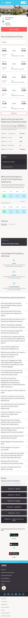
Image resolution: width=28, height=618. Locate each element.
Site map (3, 610)
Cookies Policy (4, 604)
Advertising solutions (5, 581)
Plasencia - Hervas (14, 495)
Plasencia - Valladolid (14, 507)
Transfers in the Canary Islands (7, 572)
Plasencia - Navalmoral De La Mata (14, 519)
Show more (14, 113)
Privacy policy (4, 601)
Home (2, 561)
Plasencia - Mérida (14, 488)
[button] (14, 305)
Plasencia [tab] (4, 224)
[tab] (14, 305)
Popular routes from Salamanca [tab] (11, 484)
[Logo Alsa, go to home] (8, 2)
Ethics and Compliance (5, 615)
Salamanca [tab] (11, 224)
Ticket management (5, 578)
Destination (7, 23)
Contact (2, 584)
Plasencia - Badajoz (14, 501)
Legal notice (3, 598)
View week (22, 201)
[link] (3, 21)
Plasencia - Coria (14, 513)
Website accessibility (5, 613)
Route (6, 561)
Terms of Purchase (5, 607)
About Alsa (3, 569)
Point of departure (9, 17)
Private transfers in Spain (6, 575)
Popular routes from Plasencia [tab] (10, 481)
